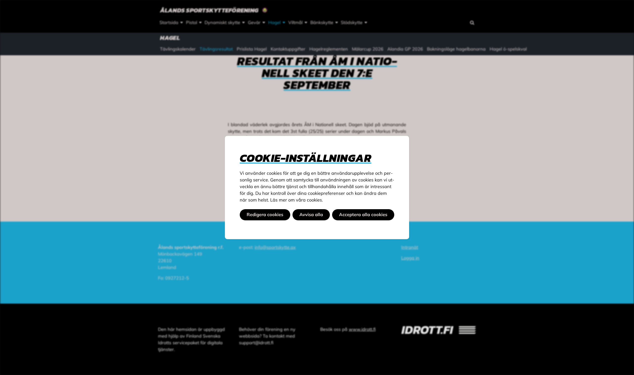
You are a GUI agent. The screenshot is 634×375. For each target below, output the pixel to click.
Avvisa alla (311, 214)
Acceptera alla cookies (363, 214)
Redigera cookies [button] (265, 214)
